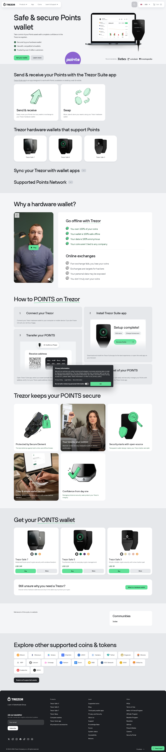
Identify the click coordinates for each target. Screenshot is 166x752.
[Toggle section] (83, 170)
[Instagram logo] (16, 739)
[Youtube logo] (28, 739)
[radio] (32, 554)
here (33, 323)
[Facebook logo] (20, 739)
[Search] (134, 4)
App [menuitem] (32, 4)
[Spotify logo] (32, 739)
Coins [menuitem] (40, 4)
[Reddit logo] (13, 739)
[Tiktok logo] (24, 739)
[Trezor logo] (9, 4)
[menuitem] (23, 4)
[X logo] (9, 739)
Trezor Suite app (20, 80)
